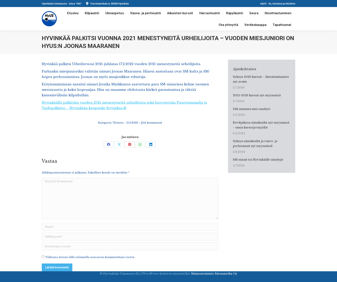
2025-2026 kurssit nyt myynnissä (257, 95)
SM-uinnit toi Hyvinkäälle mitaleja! (258, 159)
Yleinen (118, 122)
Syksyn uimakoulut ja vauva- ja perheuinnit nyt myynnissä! (255, 143)
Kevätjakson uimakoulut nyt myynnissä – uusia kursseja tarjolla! (261, 125)
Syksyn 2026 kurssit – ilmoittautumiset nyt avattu (261, 79)
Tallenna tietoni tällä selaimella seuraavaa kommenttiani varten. (90, 257)
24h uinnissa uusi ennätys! (251, 109)
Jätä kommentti (151, 122)
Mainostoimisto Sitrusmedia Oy (214, 273)
